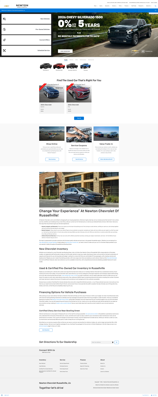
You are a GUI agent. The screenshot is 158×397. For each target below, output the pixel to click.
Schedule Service (64, 366)
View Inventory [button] (52, 159)
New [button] (95, 6)
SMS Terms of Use (46, 352)
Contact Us (102, 366)
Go (116, 342)
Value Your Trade (84, 368)
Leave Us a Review (104, 371)
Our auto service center (92, 314)
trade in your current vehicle (63, 303)
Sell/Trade (133, 5)
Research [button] (141, 6)
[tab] (65, 60)
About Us (102, 363)
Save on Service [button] (79, 159)
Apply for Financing (84, 366)
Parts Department (64, 368)
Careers (102, 368)
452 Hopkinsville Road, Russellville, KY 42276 (139, 2)
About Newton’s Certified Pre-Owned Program (47, 372)
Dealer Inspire (116, 387)
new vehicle (42, 242)
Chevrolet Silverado (112, 258)
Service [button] (114, 6)
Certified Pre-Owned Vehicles (46, 368)
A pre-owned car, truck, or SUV (69, 275)
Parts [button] (120, 6)
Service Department (64, 363)
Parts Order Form (64, 371)
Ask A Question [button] (45, 330)
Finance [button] (126, 6)
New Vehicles (42, 363)
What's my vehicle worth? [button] (106, 159)
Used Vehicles (42, 366)
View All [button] (79, 118)
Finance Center (83, 363)
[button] (155, 5)
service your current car (72, 242)
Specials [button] (107, 6)
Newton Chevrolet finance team (60, 299)
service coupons (43, 326)
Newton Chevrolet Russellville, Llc (111, 382)
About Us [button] (148, 6)
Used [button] (100, 6)
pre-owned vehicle (51, 242)
